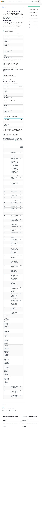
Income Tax (18, 1)
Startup (7, 1)
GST (15, 1)
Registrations (10, 1)
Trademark (13, 1)
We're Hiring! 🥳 (35, 1)
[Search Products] (36, 1)
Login (39, 1)
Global (29, 1)
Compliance (23, 1)
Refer (31, 1)
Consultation (26, 1)
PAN (15, 140)
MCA (20, 1)
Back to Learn (5, 404)
